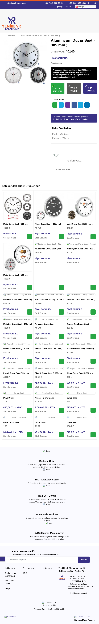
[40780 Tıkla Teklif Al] (61, 236)
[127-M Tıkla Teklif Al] (61, 410)
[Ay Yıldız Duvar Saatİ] (49, 319)
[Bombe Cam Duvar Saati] (81, 319)
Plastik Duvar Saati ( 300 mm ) (80, 348)
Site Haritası (28, 568)
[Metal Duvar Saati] (17, 417)
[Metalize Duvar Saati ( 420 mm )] (17, 319)
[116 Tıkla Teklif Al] (29, 410)
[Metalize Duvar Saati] (49, 393)
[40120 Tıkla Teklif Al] (93, 287)
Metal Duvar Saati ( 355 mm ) (80, 224)
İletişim (8, 588)
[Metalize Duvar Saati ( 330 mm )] (49, 294)
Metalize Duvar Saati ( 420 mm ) (17, 324)
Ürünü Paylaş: (58, 100)
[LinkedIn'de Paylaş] (87, 105)
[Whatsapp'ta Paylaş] (54, 105)
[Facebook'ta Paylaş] (74, 105)
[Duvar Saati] (17, 393)
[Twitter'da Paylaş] (80, 105)
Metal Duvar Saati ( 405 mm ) (48, 224)
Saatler (11, 36)
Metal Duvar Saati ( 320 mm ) (16, 224)
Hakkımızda (10, 568)
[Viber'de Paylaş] (67, 105)
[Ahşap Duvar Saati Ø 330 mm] (81, 368)
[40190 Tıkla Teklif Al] (61, 312)
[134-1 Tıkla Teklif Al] (93, 410)
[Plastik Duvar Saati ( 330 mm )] (17, 344)
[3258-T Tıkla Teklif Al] (61, 385)
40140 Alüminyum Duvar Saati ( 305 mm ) (39, 36)
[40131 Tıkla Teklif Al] (61, 361)
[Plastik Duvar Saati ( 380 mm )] (49, 344)
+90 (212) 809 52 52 (54, 3)
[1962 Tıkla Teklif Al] (61, 434)
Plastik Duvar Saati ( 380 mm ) (48, 348)
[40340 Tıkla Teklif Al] (93, 336)
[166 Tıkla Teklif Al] (29, 434)
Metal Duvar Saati (11, 422)
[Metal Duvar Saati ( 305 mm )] (17, 257)
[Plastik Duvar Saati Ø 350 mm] (49, 368)
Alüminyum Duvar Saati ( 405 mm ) (50, 249)
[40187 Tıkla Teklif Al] (29, 385)
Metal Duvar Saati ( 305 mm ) (16, 275)
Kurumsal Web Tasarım (84, 620)
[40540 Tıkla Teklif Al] (61, 336)
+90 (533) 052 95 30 (77, 3)
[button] (92, 21)
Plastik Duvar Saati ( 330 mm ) (16, 348)
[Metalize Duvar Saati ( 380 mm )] (17, 294)
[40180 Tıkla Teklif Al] (93, 312)
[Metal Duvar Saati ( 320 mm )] (17, 206)
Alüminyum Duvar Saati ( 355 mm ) (82, 249)
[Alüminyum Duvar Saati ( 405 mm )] (49, 244)
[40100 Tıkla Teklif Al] (61, 287)
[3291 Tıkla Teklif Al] (93, 385)
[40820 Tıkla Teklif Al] (29, 287)
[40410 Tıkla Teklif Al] (29, 361)
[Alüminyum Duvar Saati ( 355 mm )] (81, 244)
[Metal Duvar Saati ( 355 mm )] (81, 206)
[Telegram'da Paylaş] (61, 105)
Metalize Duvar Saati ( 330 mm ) (49, 299)
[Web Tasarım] (84, 617)
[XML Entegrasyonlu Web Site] (26, 617)
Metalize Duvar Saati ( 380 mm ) (17, 299)
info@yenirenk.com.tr (16, 3)
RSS (25, 573)
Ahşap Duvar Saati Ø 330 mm (80, 373)
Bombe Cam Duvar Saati (78, 324)
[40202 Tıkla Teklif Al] (93, 361)
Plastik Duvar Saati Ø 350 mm (48, 373)
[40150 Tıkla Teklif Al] (29, 236)
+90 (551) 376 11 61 (78, 581)
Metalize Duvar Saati (44, 398)
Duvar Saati (8, 398)
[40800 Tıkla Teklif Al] (93, 236)
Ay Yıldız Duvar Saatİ (44, 324)
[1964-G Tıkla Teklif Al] (93, 434)
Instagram (47, 568)
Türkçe (81, 7)
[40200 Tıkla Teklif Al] (29, 336)
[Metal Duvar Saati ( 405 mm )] (49, 206)
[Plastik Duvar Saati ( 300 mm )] (81, 344)
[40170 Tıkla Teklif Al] (29, 312)
